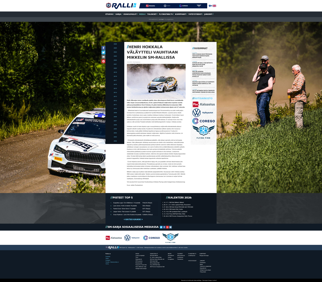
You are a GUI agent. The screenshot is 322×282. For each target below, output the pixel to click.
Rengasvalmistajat (204, 255)
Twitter (107, 258)
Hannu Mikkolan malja (141, 266)
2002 (115, 141)
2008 (115, 117)
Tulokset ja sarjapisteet (205, 266)
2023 (115, 56)
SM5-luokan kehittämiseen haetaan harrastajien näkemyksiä (202, 56)
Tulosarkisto (180, 259)
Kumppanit (180, 14)
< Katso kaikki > (133, 219)
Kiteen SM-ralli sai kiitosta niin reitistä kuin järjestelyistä (202, 64)
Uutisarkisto (203, 98)
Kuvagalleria (169, 19)
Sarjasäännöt (139, 259)
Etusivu (109, 14)
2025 (115, 48)
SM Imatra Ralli (154, 261)
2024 (115, 52)
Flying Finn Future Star (141, 264)
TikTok (107, 264)
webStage (199, 280)
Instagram (107, 260)
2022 (115, 60)
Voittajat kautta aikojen (141, 268)
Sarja (118, 14)
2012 (115, 100)
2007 (115, 121)
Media (142, 14)
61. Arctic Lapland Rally (156, 257)
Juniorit (208, 14)
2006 (115, 125)
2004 (115, 133)
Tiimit (137, 257)
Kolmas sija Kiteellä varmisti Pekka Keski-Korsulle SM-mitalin (203, 83)
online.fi (215, 280)
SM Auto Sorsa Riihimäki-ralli (157, 259)
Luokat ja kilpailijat (140, 255)
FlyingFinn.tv (166, 14)
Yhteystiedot (195, 14)
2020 (115, 68)
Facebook (107, 256)
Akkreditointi (153, 19)
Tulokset (152, 14)
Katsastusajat (139, 263)
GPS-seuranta (139, 261)
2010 (115, 109)
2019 (115, 72)
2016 (115, 84)
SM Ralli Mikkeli (154, 255)
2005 (115, 129)
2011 (115, 104)
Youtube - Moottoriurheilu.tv (112, 262)
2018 (115, 76)
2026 (115, 44)
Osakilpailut (130, 14)
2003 (115, 137)
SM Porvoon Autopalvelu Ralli (157, 266)
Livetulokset (180, 257)
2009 (115, 113)
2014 (115, 92)
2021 (115, 64)
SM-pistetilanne (181, 255)
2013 (115, 96)
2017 (115, 80)
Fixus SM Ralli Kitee (155, 264)
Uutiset (161, 19)
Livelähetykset (191, 255)
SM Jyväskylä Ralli (154, 263)
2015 (115, 88)
